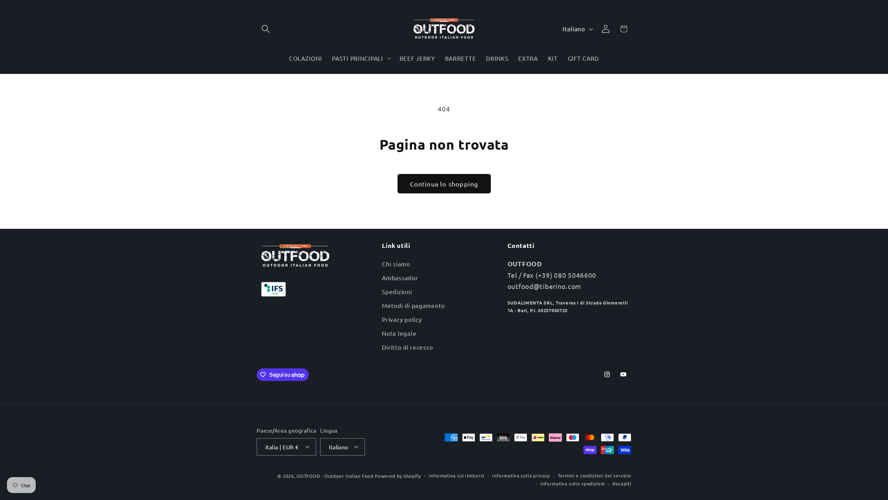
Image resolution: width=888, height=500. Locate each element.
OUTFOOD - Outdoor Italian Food (335, 475)
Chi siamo (396, 263)
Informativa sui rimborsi (456, 475)
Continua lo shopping (444, 184)
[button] (266, 29)
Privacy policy (401, 319)
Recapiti (622, 483)
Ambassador (400, 277)
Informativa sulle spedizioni (572, 483)
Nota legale (399, 332)
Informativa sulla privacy (521, 475)
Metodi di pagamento (413, 305)
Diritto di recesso (407, 346)
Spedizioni (397, 291)
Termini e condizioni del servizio (594, 475)
